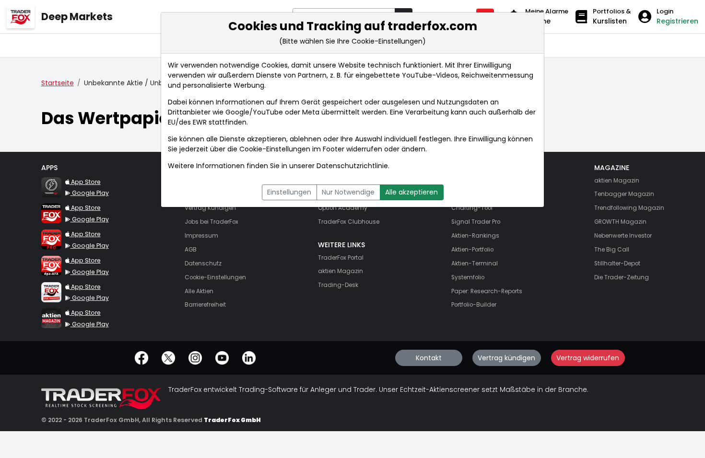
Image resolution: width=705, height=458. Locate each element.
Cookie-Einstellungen (274, 149)
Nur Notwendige (348, 192)
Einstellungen (289, 192)
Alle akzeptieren (411, 192)
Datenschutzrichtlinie (352, 166)
